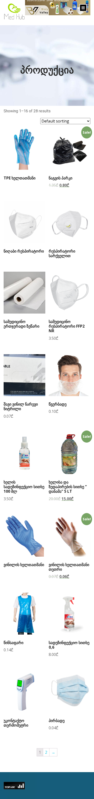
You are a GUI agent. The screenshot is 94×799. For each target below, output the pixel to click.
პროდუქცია (47, 69)
